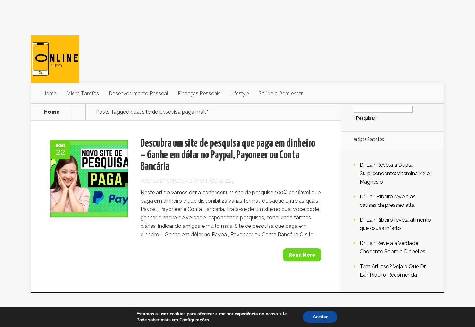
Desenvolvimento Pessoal (138, 93)
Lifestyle (239, 93)
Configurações (194, 320)
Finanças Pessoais (199, 93)
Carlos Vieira (183, 181)
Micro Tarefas (82, 93)
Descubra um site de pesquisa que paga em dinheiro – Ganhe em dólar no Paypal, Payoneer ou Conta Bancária (228, 155)
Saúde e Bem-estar (281, 93)
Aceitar (320, 317)
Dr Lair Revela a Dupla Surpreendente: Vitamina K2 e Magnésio (395, 173)
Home (49, 93)
